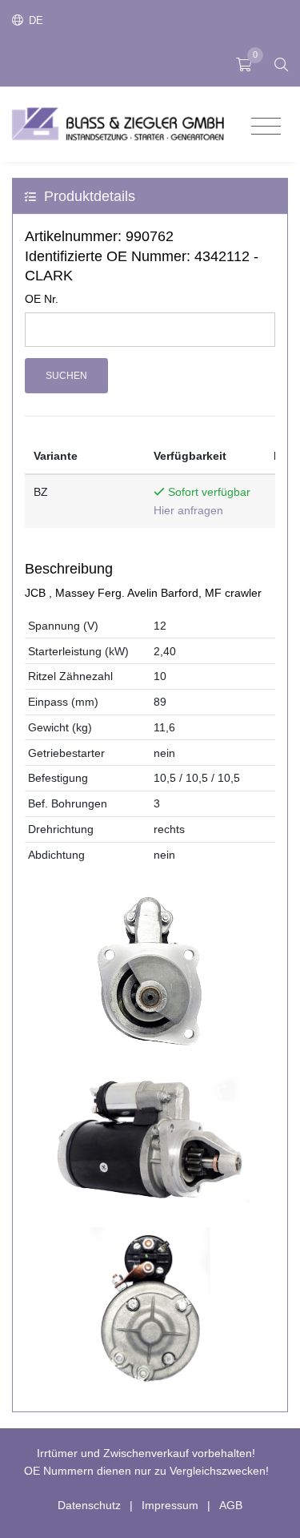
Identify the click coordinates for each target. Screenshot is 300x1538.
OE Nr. (41, 298)
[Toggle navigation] (266, 127)
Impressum (170, 1505)
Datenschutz (89, 1505)
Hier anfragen (188, 510)
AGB (230, 1505)
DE (34, 20)
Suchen (66, 375)
